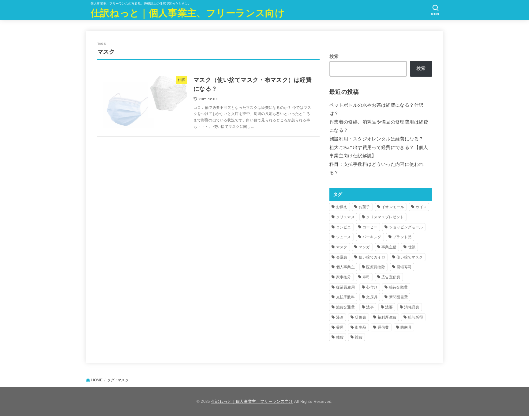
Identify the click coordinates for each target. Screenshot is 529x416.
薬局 (340, 327)
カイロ (421, 207)
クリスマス (345, 217)
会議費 (341, 257)
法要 (389, 307)
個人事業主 (345, 267)
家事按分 (343, 277)
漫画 (340, 317)
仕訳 (412, 247)
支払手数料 (345, 297)
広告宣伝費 (390, 277)
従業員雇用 (345, 287)
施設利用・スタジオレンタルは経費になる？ (376, 138)
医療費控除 (375, 267)
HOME (97, 380)
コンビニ (343, 227)
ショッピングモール (406, 227)
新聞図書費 (398, 297)
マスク (341, 247)
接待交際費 (398, 287)
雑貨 (340, 337)
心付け (371, 287)
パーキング (371, 237)
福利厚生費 (387, 317)
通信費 (383, 327)
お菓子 (364, 207)
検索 (334, 56)
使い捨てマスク (409, 257)
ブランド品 (402, 237)
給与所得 (415, 317)
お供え (341, 207)
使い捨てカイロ (372, 257)
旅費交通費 (345, 307)
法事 (370, 307)
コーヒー (369, 227)
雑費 (358, 337)
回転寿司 (403, 267)
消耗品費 (411, 307)
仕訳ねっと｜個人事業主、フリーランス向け (188, 12)
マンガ (364, 247)
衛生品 (360, 327)
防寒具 (406, 327)
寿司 (366, 277)
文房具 (371, 297)
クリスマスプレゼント (385, 217)
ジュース (343, 237)
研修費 (360, 317)
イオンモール (392, 207)
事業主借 (388, 247)
